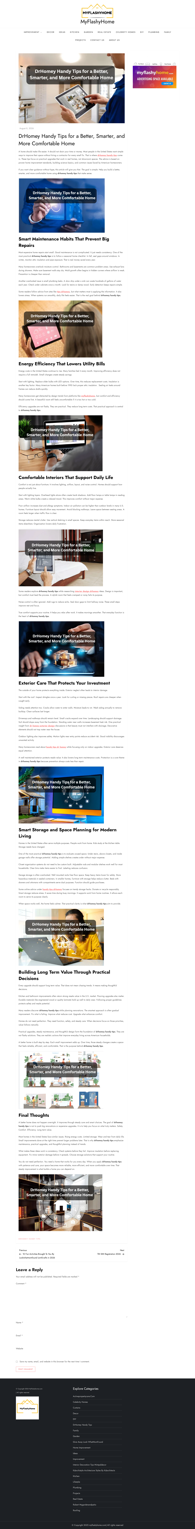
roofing (76, 1510)
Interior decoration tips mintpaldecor (89, 1464)
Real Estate (104, 32)
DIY (142, 32)
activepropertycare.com (84, 1396)
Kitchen (74, 32)
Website (19, 1348)
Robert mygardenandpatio (84, 1504)
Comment (21, 1283)
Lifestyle (76, 1481)
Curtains (76, 1407)
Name (19, 1322)
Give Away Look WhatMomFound (88, 1441)
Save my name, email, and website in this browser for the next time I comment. (55, 1361)
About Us (114, 40)
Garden (88, 32)
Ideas (62, 32)
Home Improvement (81, 1447)
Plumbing (153, 32)
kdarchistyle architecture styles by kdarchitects (94, 1470)
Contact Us (97, 40)
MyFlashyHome (97, 21)
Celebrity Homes (126, 32)
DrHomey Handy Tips (29, 1239)
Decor (50, 32)
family (167, 32)
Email (19, 1335)
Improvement (31, 32)
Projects (80, 40)
